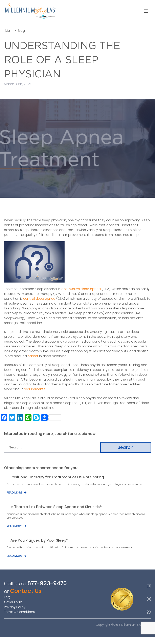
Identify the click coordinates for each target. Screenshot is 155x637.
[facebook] (149, 586)
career (33, 356)
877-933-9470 (47, 583)
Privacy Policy (14, 607)
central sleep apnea (39, 298)
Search (126, 447)
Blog (21, 30)
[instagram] (149, 599)
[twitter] (149, 612)
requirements (34, 389)
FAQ (7, 597)
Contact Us (26, 591)
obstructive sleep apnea (81, 289)
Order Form (13, 602)
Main (9, 30)
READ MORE (14, 492)
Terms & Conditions (19, 612)
